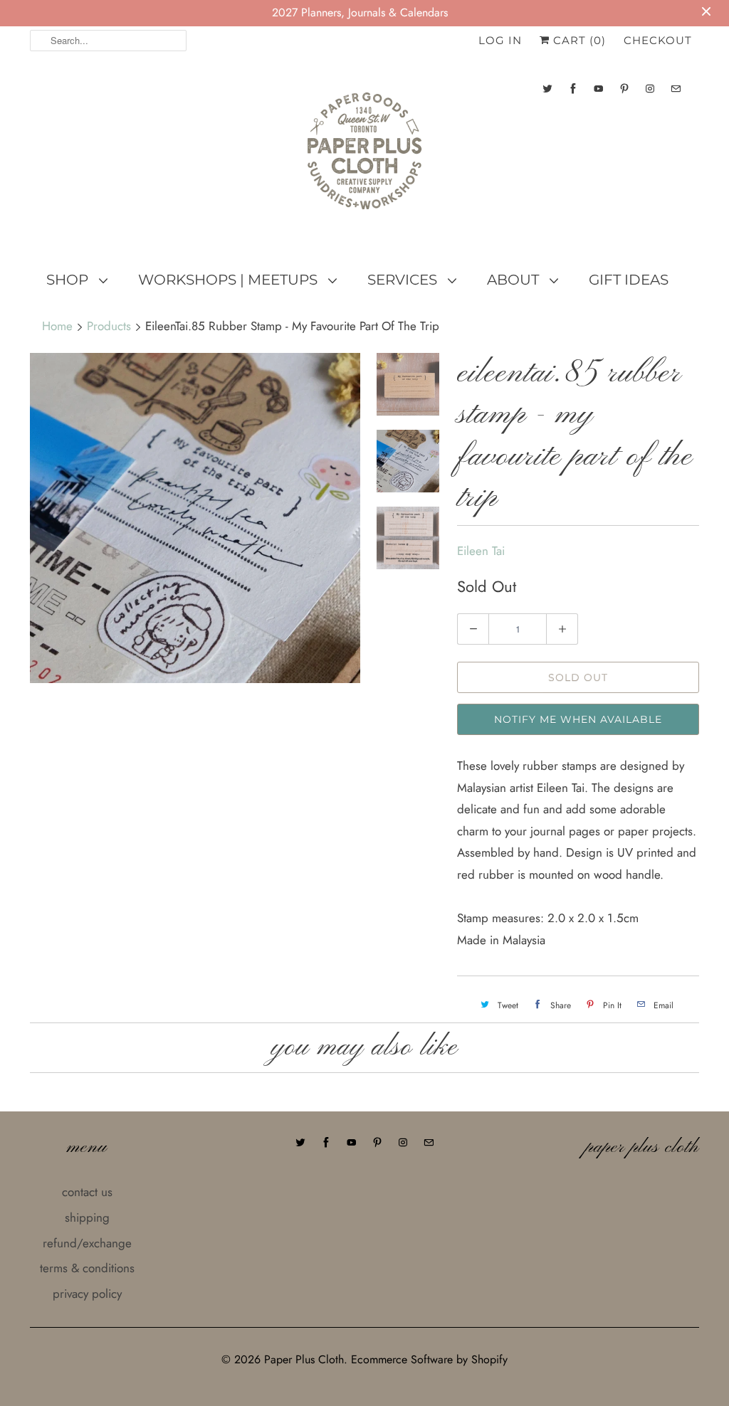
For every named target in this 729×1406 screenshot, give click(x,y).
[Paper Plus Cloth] (364, 156)
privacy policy (87, 1293)
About (514, 279)
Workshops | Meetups (229, 279)
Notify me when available (578, 719)
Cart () (578, 40)
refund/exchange (87, 1243)
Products (109, 325)
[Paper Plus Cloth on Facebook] (573, 89)
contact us (87, 1191)
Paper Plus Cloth (304, 1359)
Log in (500, 40)
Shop (69, 279)
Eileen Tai (481, 550)
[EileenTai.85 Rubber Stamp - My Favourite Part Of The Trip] (195, 518)
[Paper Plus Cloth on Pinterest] (624, 89)
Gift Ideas (628, 279)
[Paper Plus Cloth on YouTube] (598, 89)
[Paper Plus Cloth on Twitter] (547, 89)
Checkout (658, 40)
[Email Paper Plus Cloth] (675, 89)
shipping (87, 1217)
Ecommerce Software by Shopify (429, 1359)
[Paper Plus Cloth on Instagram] (650, 89)
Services (404, 279)
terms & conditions (87, 1267)
